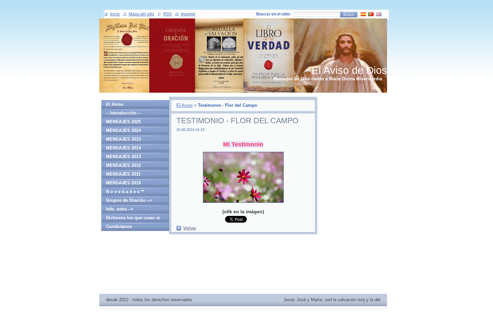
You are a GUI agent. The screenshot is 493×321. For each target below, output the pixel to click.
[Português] (371, 14)
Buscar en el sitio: (273, 14)
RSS (167, 14)
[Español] (363, 14)
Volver (189, 228)
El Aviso (184, 105)
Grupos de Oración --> (129, 200)
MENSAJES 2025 (123, 121)
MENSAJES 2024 (123, 130)
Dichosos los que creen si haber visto (133, 218)
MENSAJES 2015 (123, 139)
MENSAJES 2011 (123, 174)
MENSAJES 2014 (123, 147)
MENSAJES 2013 (123, 156)
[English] (378, 14)
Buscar (348, 14)
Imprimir (188, 14)
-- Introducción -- (123, 113)
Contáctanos (119, 226)
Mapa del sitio (141, 14)
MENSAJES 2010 (123, 182)
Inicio (115, 14)
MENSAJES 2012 (123, 165)
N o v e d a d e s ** (125, 191)
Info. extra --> (119, 209)
